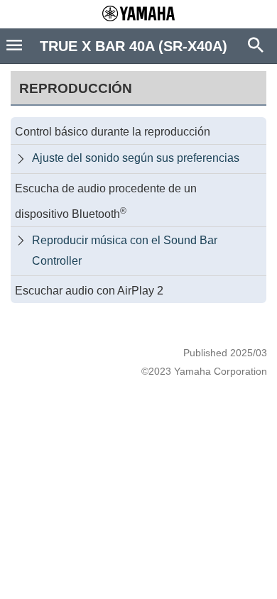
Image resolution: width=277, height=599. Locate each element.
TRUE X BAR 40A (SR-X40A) (133, 46)
